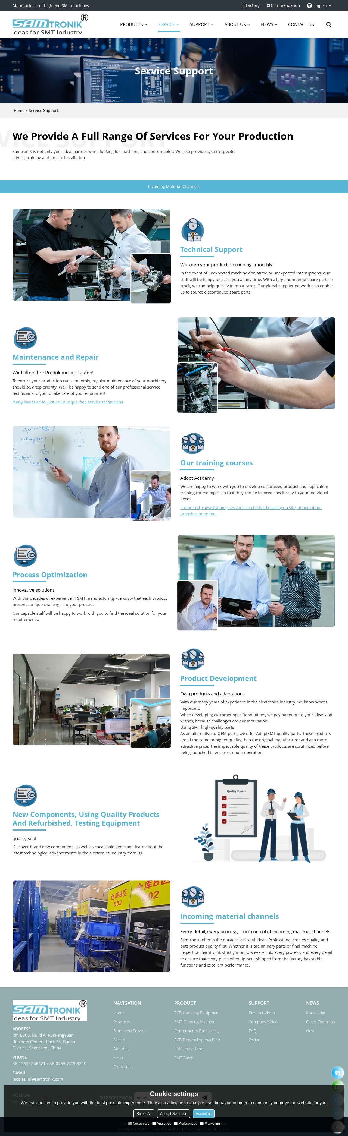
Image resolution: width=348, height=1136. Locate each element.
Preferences (187, 1123)
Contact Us (123, 1066)
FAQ (252, 1030)
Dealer (119, 1039)
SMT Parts (183, 1058)
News (118, 1058)
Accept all (204, 1114)
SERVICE (166, 24)
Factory (253, 5)
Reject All (143, 1114)
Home (19, 110)
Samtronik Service (129, 1030)
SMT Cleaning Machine (194, 1021)
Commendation (285, 5)
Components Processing (196, 1030)
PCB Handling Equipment (197, 1012)
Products (121, 1021)
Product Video (262, 1012)
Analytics (164, 1123)
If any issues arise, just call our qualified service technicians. (68, 402)
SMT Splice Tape (188, 1048)
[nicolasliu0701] (338, 1073)
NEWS (267, 24)
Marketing (212, 1123)
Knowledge (316, 1012)
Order (254, 1039)
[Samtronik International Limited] (51, 24)
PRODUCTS (131, 24)
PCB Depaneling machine (197, 1039)
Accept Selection (173, 1114)
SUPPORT (199, 24)
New (310, 1030)
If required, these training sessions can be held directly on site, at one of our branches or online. (251, 510)
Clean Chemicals (320, 1021)
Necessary (141, 1123)
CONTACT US (301, 24)
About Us (121, 1048)
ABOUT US (235, 24)
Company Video (263, 1021)
